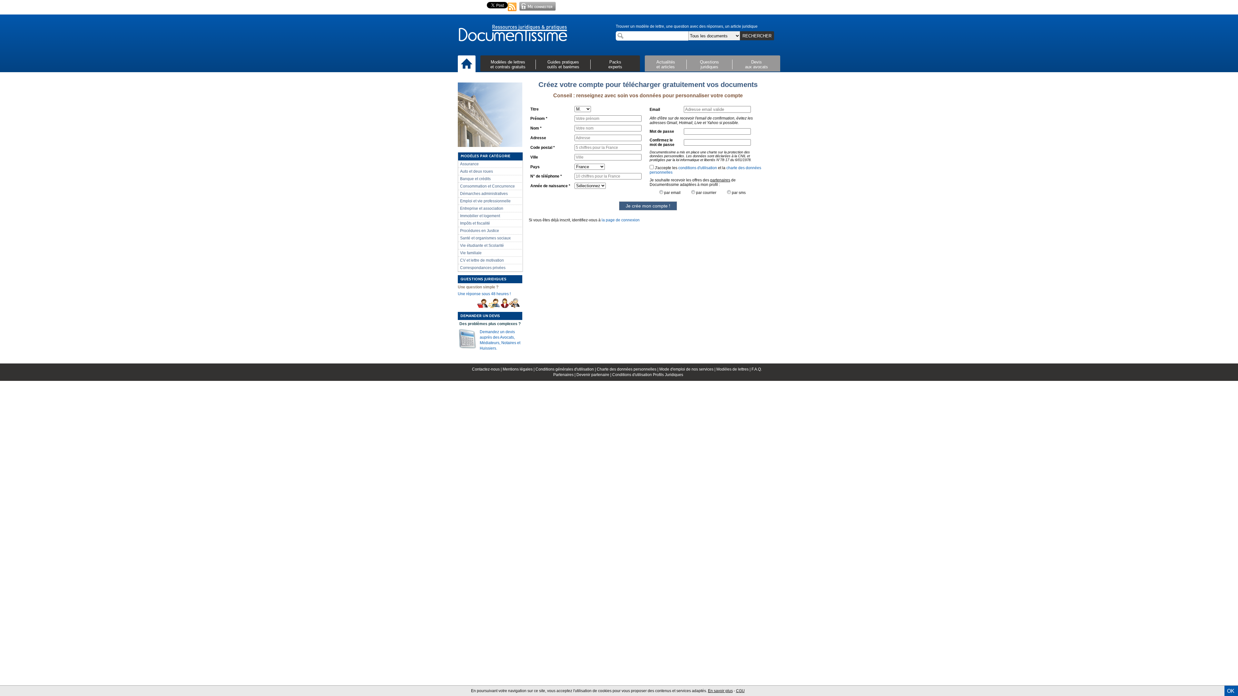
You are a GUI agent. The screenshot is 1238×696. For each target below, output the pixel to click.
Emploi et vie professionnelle (485, 201)
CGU (740, 691)
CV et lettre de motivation (482, 260)
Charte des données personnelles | (628, 369)
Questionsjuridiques (709, 64)
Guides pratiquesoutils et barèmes (563, 64)
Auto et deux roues (476, 171)
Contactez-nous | (487, 369)
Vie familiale (471, 253)
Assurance (469, 164)
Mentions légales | (519, 369)
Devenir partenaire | (594, 374)
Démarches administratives (484, 193)
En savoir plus (720, 691)
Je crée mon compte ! (648, 205)
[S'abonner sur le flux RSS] (512, 11)
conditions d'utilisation (697, 168)
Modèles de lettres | (734, 369)
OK (1230, 691)
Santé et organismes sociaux (485, 238)
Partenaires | (564, 374)
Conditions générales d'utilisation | (566, 369)
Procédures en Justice (479, 230)
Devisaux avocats (756, 64)
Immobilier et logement (480, 216)
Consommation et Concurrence (487, 186)
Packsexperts (615, 64)
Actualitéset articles (665, 64)
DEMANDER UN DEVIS (480, 315)
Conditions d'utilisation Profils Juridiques (647, 374)
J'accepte (662, 168)
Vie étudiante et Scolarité (482, 245)
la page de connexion (621, 220)
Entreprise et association (481, 208)
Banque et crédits (475, 179)
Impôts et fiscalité (475, 223)
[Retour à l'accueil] (512, 33)
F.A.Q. (757, 369)
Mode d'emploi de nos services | (687, 369)
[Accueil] (467, 64)
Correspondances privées (483, 268)
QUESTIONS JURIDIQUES (483, 278)
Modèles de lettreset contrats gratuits (508, 64)
